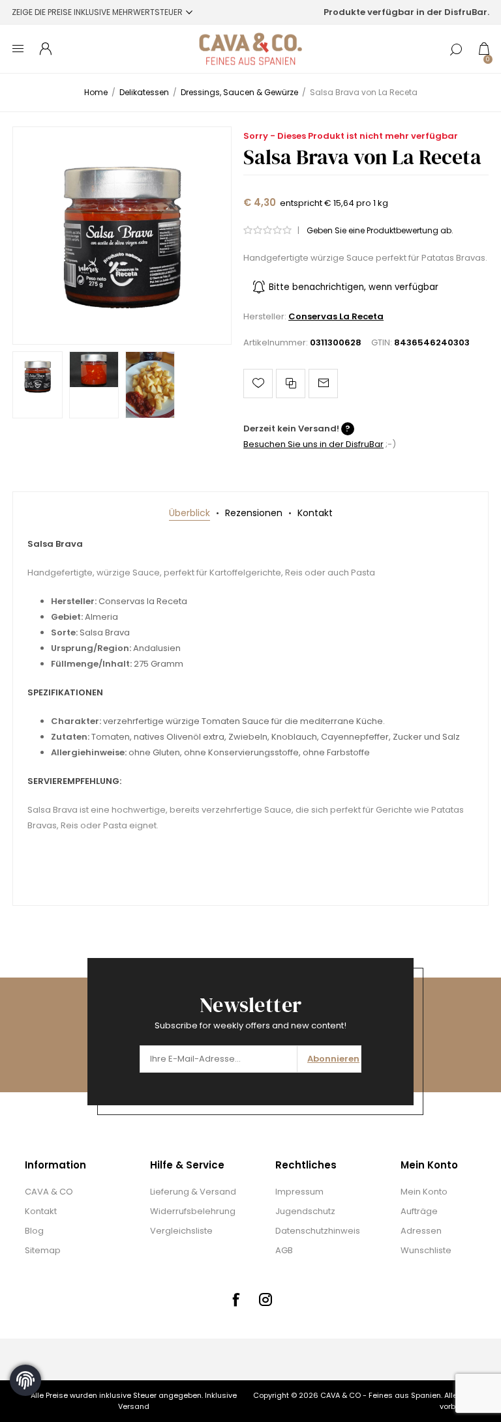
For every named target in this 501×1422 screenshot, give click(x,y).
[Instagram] (265, 1299)
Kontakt (315, 512)
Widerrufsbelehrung (192, 1211)
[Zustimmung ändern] (25, 1380)
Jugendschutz (305, 1211)
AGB (284, 1250)
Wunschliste (426, 1250)
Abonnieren (333, 1058)
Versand (133, 1406)
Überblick (189, 512)
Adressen (421, 1231)
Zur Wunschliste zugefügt (258, 383)
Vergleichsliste (181, 1231)
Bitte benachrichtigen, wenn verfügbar (353, 287)
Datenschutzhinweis (317, 1231)
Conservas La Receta (336, 316)
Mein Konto (424, 1191)
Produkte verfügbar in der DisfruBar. (406, 12)
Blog (34, 1231)
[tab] (189, 513)
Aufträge (419, 1211)
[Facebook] (235, 1299)
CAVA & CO (49, 1191)
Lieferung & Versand (193, 1191)
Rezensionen (253, 512)
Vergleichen (290, 383)
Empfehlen (323, 383)
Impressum (299, 1191)
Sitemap (43, 1250)
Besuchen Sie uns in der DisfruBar (313, 444)
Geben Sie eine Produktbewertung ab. (380, 230)
